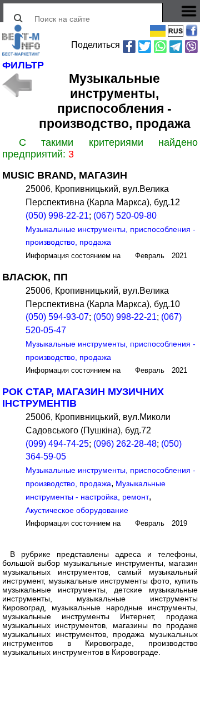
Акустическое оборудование (77, 510)
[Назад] (17, 85)
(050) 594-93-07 (57, 317)
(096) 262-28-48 (125, 443)
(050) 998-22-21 (57, 215)
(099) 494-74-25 (57, 443)
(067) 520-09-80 (125, 215)
